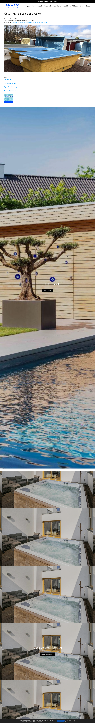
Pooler (34, 6)
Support (88, 6)
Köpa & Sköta (67, 6)
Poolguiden (7, 79)
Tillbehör (75, 6)
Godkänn (61, 721)
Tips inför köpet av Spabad (12, 87)
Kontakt (82, 6)
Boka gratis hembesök (11, 83)
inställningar (40, 721)
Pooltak (39, 6)
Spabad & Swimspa (50, 6)
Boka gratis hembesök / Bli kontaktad (47, 1)
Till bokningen (48, 290)
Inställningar (70, 721)
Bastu (59, 6)
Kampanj (27, 6)
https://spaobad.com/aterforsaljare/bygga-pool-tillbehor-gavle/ (30, 22)
